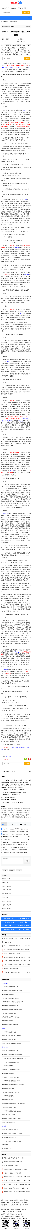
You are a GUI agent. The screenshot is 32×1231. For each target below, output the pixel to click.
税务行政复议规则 (6, 1148)
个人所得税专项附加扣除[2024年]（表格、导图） (16, 1188)
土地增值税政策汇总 (8, 929)
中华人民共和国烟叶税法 (8, 1096)
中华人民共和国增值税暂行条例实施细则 (12, 990)
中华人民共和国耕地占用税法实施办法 (11, 1111)
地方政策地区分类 (23, 926)
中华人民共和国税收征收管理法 (10, 1129)
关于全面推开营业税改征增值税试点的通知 (12, 1002)
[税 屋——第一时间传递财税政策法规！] (16, 4)
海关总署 (3, 1202)
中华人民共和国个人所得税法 (9, 1039)
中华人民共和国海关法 (7, 1020)
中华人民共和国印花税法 (8, 1066)
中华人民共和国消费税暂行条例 (10, 1005)
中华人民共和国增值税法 (8, 994)
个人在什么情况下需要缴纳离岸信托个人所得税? (16, 949)
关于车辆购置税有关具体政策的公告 (11, 1017)
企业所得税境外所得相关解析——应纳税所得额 (13, 792)
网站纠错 (24, 1209)
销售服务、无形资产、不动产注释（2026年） (15, 1173)
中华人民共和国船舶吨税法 (8, 1122)
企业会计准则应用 (6, 886)
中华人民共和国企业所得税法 (9, 1032)
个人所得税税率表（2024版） (11, 1165)
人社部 (21, 1200)
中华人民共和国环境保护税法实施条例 (11, 1118)
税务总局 (16, 1200)
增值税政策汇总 (8, 918)
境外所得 (8, 756)
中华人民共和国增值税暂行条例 (10, 987)
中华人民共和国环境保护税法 (9, 1114)
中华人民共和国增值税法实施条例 (10, 998)
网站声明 (13, 1209)
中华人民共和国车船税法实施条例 (10, 1092)
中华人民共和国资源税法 (8, 1073)
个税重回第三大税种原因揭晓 (10, 21)
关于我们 (7, 1209)
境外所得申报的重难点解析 (8, 797)
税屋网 (2, 1209)
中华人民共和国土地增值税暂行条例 (11, 1081)
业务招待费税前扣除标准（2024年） (13, 1161)
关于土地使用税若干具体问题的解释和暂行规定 (14, 1058)
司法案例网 (25, 1205)
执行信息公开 (4, 1205)
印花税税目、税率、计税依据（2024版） (14, 1158)
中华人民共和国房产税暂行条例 (10, 1050)
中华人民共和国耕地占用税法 (9, 1107)
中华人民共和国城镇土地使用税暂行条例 (12, 1054)
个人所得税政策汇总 (8, 922)
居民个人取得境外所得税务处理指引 (10, 794)
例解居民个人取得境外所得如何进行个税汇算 (12, 787)
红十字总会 (24, 1202)
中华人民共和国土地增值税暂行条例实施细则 (13, 1084)
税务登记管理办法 (6, 1145)
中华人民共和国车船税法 (8, 1088)
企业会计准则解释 (6, 890)
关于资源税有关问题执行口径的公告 (11, 1077)
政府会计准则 (5, 897)
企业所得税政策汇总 (23, 918)
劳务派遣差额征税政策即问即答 (10, 836)
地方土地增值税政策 (23, 929)
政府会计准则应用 (6, 901)
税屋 (3, 26)
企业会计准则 (5, 882)
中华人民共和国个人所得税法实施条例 (11, 1043)
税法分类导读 (8, 926)
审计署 (13, 1202)
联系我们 (18, 1209)
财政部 (6, 1200)
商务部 (11, 1200)
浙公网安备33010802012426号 (8, 1218)
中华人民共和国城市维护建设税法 (10, 1062)
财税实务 (13, 26)
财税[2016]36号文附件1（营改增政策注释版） (15, 1169)
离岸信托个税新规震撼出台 (11, 968)
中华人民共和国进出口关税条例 (10, 1024)
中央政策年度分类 (23, 922)
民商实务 (11, 870)
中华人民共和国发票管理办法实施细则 (11, 1141)
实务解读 (7, 26)
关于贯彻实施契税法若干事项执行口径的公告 (13, 1103)
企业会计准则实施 (6, 893)
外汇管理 (18, 1202)
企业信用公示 (11, 1205)
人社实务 (18, 870)
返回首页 (28, 26)
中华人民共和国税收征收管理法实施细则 (12, 1133)
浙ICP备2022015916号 (22, 1218)
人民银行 (8, 1202)
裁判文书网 (18, 1205)
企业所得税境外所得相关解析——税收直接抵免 (13, 790)
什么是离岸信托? (7, 839)
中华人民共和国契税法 (7, 1099)
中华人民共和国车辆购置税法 (9, 1013)
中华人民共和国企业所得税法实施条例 (11, 1035)
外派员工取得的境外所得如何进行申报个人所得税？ (14, 782)
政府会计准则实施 (6, 908)
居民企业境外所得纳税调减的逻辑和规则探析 (12, 802)
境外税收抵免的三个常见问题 (8, 799)
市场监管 (26, 1200)
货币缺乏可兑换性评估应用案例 (12, 953)
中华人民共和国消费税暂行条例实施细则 (12, 1009)
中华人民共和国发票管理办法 (9, 1137)
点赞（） (6, 759)
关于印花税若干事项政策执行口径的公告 (12, 1069)
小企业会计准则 (6, 878)
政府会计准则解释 (6, 905)
